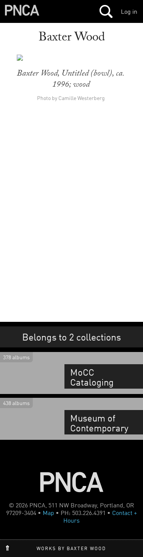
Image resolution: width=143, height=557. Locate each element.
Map (48, 513)
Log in (129, 11)
